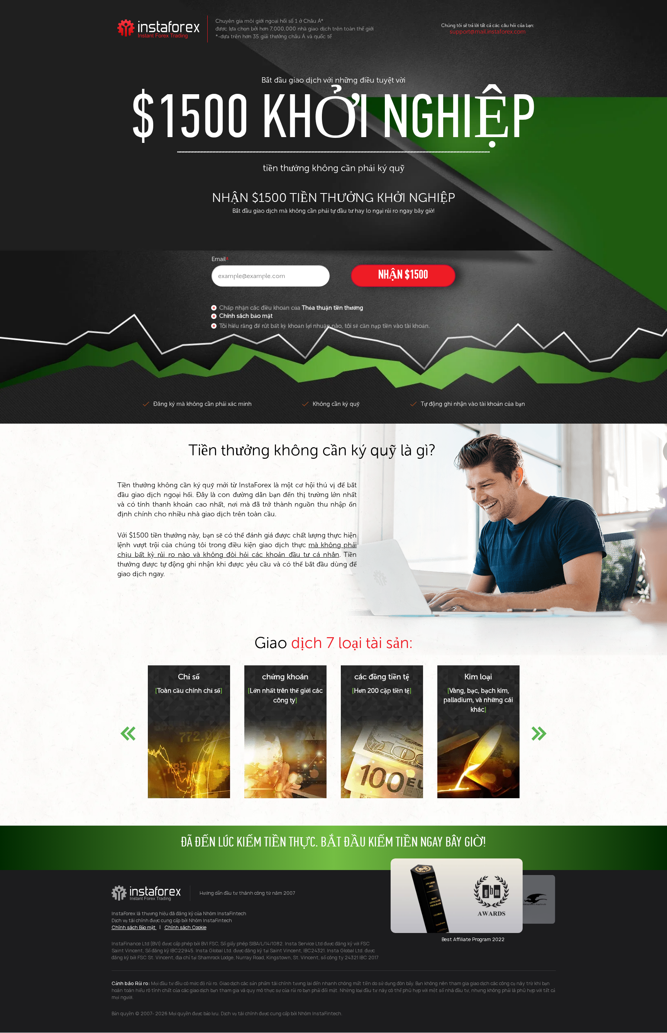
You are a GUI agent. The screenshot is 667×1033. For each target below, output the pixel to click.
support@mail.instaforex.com (488, 31)
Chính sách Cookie (185, 927)
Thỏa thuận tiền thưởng (332, 307)
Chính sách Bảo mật (134, 927)
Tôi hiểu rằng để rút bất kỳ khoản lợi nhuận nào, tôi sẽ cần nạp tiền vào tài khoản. (324, 325)
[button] (127, 733)
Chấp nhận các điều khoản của (291, 307)
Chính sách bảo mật (246, 315)
